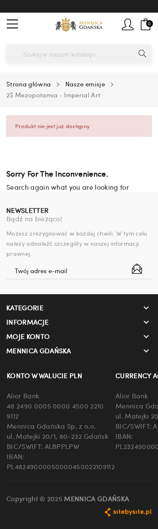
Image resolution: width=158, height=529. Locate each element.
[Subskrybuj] (137, 268)
